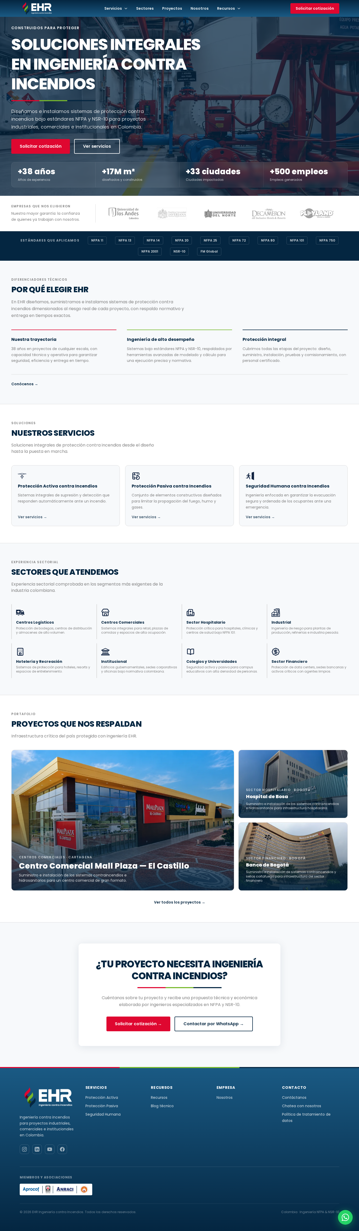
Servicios (113, 8)
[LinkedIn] (37, 1149)
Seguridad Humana (103, 1114)
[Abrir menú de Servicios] (127, 8)
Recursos (226, 8)
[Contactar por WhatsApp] (345, 1217)
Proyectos (172, 8)
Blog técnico (162, 1106)
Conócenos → (24, 384)
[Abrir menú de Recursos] (240, 8)
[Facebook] (62, 1149)
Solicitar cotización (315, 8)
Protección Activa (101, 1097)
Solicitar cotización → (138, 1024)
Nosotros (200, 8)
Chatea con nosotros (301, 1106)
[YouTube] (49, 1149)
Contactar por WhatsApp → (213, 1024)
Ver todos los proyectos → (179, 902)
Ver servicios (97, 146)
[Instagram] (24, 1149)
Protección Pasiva (101, 1106)
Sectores (145, 8)
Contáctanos (294, 1097)
